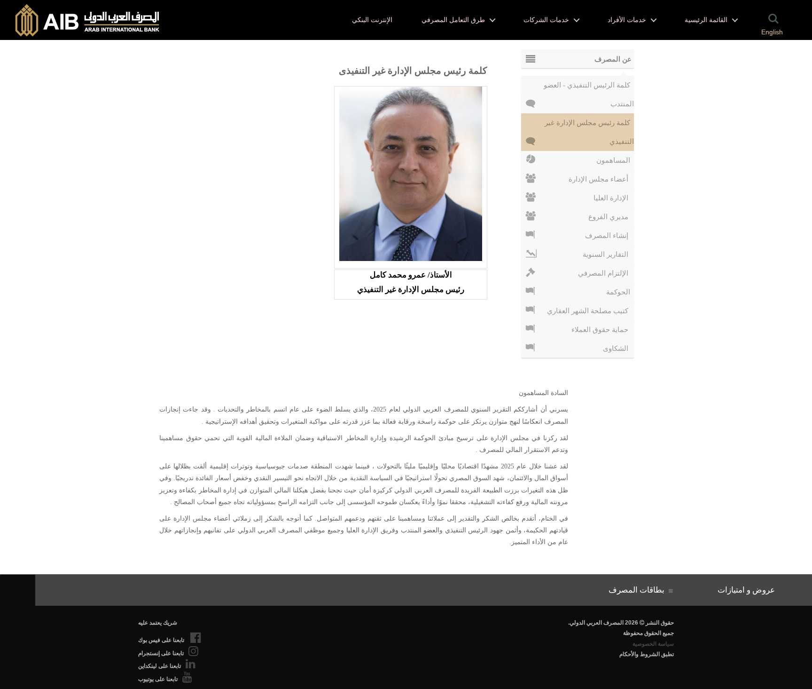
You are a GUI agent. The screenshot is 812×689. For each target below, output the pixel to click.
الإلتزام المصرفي (606, 273)
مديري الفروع (611, 217)
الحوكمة (620, 292)
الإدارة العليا (613, 198)
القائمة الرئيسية (706, 20)
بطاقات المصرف (639, 590)
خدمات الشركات (546, 20)
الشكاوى (618, 348)
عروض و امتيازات (748, 590)
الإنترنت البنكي (372, 20)
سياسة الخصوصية (653, 644)
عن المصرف (613, 59)
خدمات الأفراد (627, 20)
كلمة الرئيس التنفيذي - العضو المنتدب (589, 88)
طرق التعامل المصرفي (453, 20)
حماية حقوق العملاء (602, 329)
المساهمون (615, 160)
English (772, 32)
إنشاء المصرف (609, 235)
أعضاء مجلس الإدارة (601, 179)
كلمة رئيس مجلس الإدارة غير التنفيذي (589, 125)
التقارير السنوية (608, 254)
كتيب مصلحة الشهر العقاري (590, 311)
